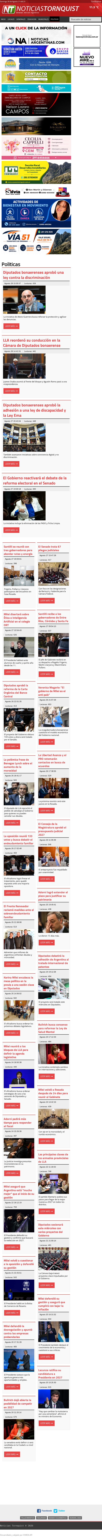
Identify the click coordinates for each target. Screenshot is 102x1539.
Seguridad (41, 1518)
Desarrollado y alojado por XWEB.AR (16, 1535)
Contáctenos (96, 1)
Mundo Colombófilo (58, 1518)
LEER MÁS (10, 326)
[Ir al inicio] (41, 9)
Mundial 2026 (75, 1518)
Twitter (61, 1511)
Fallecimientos (27, 1518)
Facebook (46, 1511)
